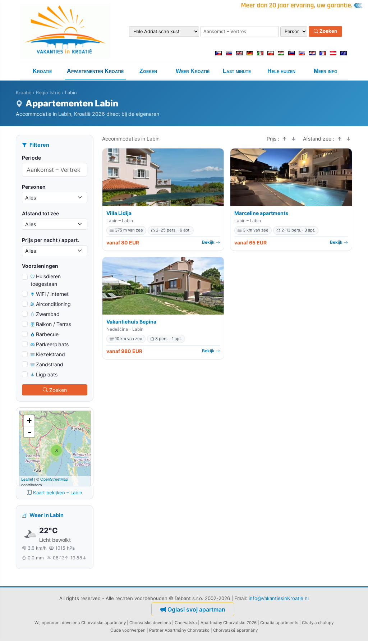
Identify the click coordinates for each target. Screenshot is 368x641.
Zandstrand (49, 364)
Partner (156, 630)
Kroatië (42, 71)
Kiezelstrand (50, 354)
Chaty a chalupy (318, 622)
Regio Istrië (48, 92)
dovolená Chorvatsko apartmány (94, 622)
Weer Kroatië (193, 71)
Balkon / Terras (53, 324)
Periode (31, 158)
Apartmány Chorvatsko (187, 630)
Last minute (237, 71)
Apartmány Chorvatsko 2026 (229, 622)
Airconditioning (53, 304)
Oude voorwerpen (128, 630)
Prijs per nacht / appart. (50, 240)
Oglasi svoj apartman (196, 609)
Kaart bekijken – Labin (57, 492)
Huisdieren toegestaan (46, 280)
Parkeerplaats (52, 344)
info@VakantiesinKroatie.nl (279, 598)
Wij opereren (47, 622)
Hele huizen (281, 71)
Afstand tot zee (40, 213)
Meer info (325, 71)
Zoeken (327, 31)
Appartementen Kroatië (95, 71)
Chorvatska (186, 622)
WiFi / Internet (52, 294)
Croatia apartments (279, 622)
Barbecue (47, 334)
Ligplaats (47, 374)
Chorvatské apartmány (235, 630)
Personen (34, 187)
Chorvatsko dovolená (150, 622)
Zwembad (48, 314)
